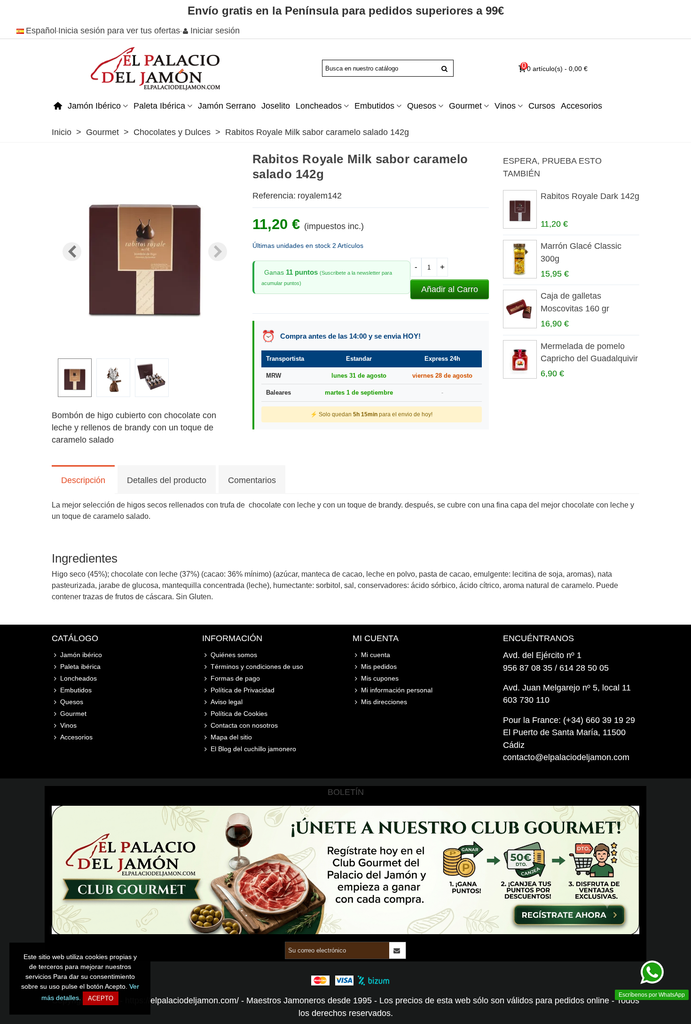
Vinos (505, 106)
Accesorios (581, 106)
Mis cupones (380, 678)
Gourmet (465, 106)
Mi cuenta (375, 655)
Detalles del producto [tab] (166, 480)
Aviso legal (227, 702)
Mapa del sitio (231, 737)
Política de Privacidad (243, 690)
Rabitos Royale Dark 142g (590, 196)
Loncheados (319, 106)
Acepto (100, 998)
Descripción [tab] (83, 480)
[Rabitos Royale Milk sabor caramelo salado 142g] (145, 344)
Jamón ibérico (94, 106)
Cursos (541, 106)
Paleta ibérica (159, 106)
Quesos (421, 106)
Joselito (275, 106)
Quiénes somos (234, 655)
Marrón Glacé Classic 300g (581, 252)
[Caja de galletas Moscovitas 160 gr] (519, 309)
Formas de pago (235, 678)
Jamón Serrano (227, 106)
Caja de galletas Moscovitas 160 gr (575, 302)
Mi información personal (396, 690)
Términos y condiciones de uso (257, 666)
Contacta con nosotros (244, 725)
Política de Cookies (239, 713)
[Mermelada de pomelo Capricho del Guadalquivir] (519, 359)
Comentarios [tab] (252, 480)
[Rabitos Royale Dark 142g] (519, 209)
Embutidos (374, 106)
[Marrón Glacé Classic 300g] (519, 259)
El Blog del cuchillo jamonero (253, 749)
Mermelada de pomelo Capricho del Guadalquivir (589, 352)
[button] (217, 251)
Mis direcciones (384, 702)
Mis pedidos (379, 666)
